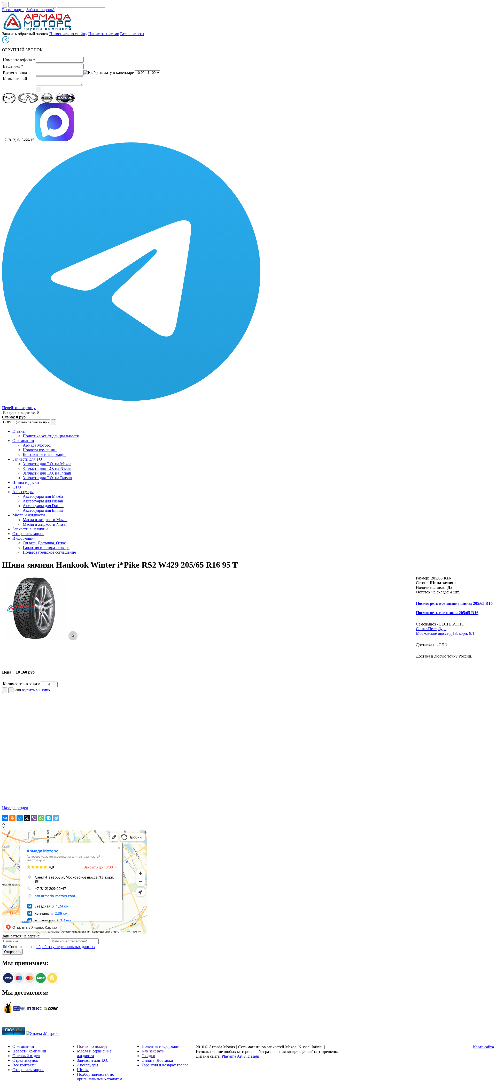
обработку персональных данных (65, 946)
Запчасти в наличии (30, 529)
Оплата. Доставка (157, 1060)
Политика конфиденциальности (51, 436)
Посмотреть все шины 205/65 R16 (447, 612)
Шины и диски (25, 482)
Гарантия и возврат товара (46, 547)
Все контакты (132, 34)
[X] (27, 818)
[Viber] (34, 818)
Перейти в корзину (19, 408)
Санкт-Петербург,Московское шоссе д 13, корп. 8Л (445, 631)
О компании (23, 440)
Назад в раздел (15, 808)
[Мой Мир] (20, 818)
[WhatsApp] (41, 818)
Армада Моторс (37, 445)
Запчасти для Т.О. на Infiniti (47, 473)
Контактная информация (44, 454)
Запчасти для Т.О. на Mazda (47, 464)
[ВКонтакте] (5, 818)
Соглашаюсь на (51, 946)
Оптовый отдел (26, 1056)
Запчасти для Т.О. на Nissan (47, 468)
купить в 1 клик (36, 690)
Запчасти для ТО (27, 459)
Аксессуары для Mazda (43, 496)
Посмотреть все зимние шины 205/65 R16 (454, 603)
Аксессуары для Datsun (43, 505)
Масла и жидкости (28, 515)
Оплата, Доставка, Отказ (44, 543)
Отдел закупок (25, 1060)
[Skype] (48, 818)
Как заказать (153, 1051)
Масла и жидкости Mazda (45, 519)
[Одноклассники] (12, 818)
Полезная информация (161, 1046)
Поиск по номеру (92, 1046)
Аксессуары (23, 492)
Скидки (148, 1056)
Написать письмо (103, 34)
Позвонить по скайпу (68, 34)
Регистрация (13, 9)
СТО (16, 487)
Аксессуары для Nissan (43, 501)
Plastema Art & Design (240, 1056)
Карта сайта (483, 1047)
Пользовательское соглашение (49, 552)
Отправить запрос (28, 533)
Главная (19, 431)
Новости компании (40, 450)
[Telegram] (56, 818)
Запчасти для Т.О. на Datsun (47, 478)
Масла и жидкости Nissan (45, 524)
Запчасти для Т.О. (92, 1060)
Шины (83, 1069)
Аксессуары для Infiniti (43, 510)
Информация (23, 538)
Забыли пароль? (40, 9)
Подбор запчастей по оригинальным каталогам (99, 1076)
